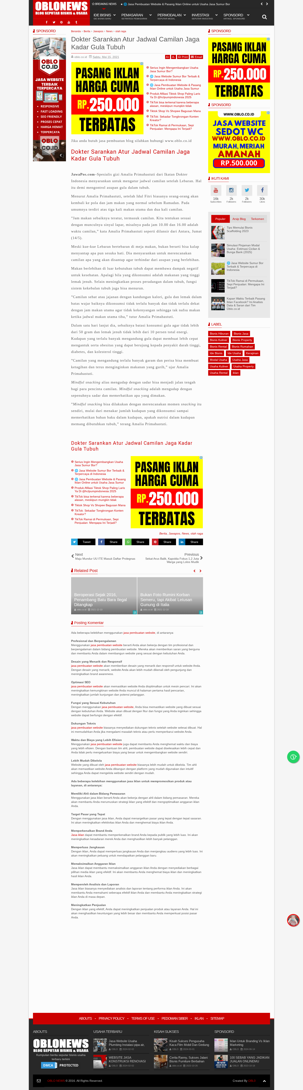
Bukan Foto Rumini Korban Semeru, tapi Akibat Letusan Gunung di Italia (166, 599)
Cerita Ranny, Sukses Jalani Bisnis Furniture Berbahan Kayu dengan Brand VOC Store (188, 1063)
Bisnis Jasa (241, 333)
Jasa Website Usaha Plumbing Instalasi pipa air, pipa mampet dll (126, 1044)
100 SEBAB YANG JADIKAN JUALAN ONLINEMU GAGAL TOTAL (249, 1061)
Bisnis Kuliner (218, 340)
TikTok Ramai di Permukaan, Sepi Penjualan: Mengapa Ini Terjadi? (172, 127)
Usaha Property (243, 366)
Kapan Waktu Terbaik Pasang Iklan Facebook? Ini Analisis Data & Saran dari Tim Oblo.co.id (246, 303)
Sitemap (217, 1018)
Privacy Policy (111, 1018)
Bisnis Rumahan (242, 346)
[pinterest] (61, 22)
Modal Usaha (218, 359)
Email (198, 57)
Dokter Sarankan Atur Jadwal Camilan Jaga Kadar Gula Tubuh (132, 446)
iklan (236, 372)
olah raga (197, 533)
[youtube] (69, 22)
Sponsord (234, 16)
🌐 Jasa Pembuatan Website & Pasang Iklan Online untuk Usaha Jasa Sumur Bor (176, 4)
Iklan (199, 1018)
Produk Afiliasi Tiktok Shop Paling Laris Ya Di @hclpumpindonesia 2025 (175, 95)
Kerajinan (252, 353)
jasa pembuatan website (139, 632)
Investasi (202, 16)
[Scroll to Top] (264, 1081)
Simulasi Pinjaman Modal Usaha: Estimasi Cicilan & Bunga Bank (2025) (243, 249)
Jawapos (174, 533)
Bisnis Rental (218, 346)
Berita (163, 533)
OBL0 (252, 1080)
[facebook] (46, 22)
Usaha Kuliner (219, 366)
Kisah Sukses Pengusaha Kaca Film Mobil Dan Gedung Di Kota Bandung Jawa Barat (189, 1044)
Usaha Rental (219, 372)
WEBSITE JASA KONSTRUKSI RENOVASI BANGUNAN (127, 1061)
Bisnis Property (242, 340)
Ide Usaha (234, 353)
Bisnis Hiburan (219, 333)
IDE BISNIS (102, 16)
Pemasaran (134, 16)
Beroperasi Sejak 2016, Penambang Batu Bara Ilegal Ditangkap (100, 599)
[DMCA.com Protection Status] (60, 1065)
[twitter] (54, 22)
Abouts (85, 1018)
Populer (220, 219)
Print (185, 57)
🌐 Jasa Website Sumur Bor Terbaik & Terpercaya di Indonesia (175, 78)
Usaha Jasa (240, 359)
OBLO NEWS (56, 1080)
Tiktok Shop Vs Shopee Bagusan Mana (175, 111)
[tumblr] (76, 22)
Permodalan (169, 16)
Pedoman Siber (175, 1018)
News (185, 533)
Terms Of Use (143, 1018)
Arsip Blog (239, 219)
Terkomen (257, 219)
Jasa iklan (78, 834)
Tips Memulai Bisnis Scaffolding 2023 (239, 229)
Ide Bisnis (216, 353)
